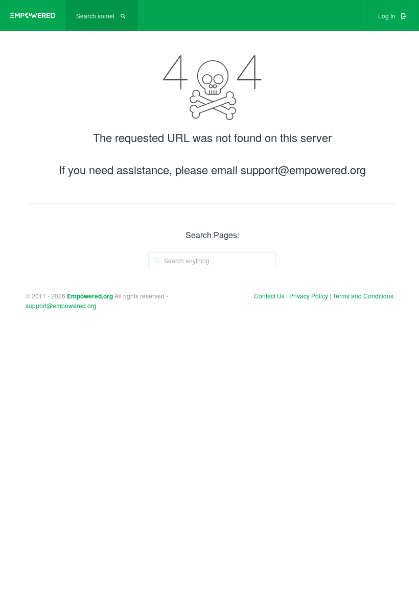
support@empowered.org (61, 305)
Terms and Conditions (363, 295)
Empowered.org (90, 295)
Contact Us (269, 295)
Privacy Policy (309, 295)
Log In (387, 15)
